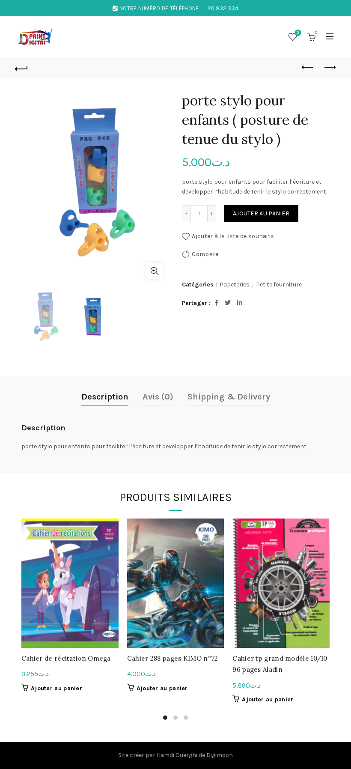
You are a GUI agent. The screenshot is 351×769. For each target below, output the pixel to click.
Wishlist (298, 32)
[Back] (22, 67)
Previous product (308, 67)
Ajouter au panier (261, 213)
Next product (329, 67)
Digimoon (219, 755)
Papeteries (235, 284)
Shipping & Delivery (228, 397)
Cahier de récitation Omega (66, 658)
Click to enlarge (154, 271)
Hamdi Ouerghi (177, 755)
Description (104, 397)
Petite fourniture (279, 284)
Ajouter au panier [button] (56, 688)
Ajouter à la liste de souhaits (233, 236)
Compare (205, 254)
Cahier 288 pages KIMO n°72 (172, 658)
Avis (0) (158, 397)
